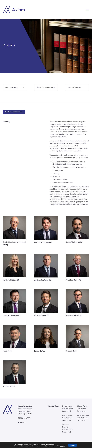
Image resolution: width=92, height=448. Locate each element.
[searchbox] (46, 87)
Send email (66, 411)
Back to (13, 112)
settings (62, 446)
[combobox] (46, 87)
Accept (72, 445)
